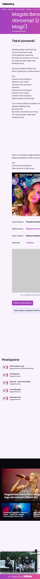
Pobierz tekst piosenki (22, 303)
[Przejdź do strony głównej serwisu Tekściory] (8, 3)
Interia (4, 9)
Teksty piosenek (19, 9)
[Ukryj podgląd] (36, 551)
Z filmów (28, 9)
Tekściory (10, 9)
